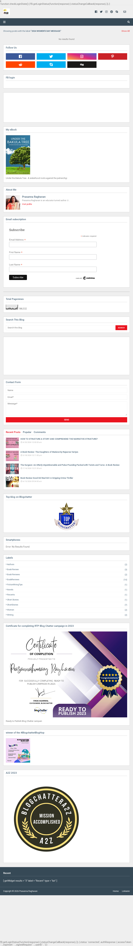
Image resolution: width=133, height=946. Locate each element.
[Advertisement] (22, 355)
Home (116, 891)
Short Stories (67, 600)
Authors (67, 564)
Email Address (17, 239)
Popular (27, 432)
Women (67, 610)
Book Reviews (67, 574)
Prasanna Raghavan (34, 196)
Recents (67, 595)
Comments (40, 432)
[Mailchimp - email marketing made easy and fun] (85, 279)
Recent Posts (13, 432)
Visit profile (27, 204)
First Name (15, 252)
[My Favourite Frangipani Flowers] (66, 516)
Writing (67, 615)
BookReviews (67, 579)
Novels (67, 590)
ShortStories (67, 605)
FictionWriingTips (67, 584)
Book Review (67, 569)
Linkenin (126, 891)
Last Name (15, 264)
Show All (125, 31)
